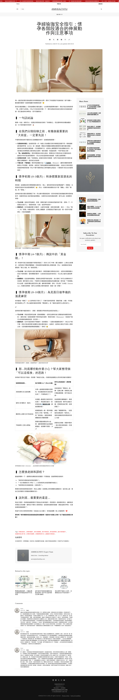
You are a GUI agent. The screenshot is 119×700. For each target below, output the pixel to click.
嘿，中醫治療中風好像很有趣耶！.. (66, 1)
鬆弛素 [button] (48, 163)
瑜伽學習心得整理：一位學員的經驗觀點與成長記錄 (94, 214)
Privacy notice (65, 696)
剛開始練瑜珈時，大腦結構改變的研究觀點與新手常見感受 (23, 592)
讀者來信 (100, 3)
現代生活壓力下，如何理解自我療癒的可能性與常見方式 (94, 128)
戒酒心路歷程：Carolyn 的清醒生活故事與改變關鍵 (94, 207)
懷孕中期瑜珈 (45, 531)
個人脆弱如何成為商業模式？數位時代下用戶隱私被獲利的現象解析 (94, 149)
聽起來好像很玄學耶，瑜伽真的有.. (33, 1)
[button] (17, 9)
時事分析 (59, 3)
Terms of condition (75, 696)
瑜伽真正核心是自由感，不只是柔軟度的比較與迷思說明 (94, 221)
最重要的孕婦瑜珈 (50, 534)
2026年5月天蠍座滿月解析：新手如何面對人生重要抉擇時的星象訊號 (94, 106)
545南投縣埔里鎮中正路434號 (59, 691)
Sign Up (90, 248)
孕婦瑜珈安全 (21, 531)
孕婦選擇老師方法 (39, 534)
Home (18, 3)
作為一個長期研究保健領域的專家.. (17, 1)
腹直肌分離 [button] (46, 404)
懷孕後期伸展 (53, 531)
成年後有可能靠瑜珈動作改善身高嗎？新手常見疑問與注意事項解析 (43, 592)
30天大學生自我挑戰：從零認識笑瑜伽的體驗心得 (94, 113)
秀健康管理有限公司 (59, 684)
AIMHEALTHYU (59, 9)
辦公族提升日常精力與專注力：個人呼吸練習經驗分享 (94, 120)
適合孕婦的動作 (62, 531)
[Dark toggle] (101, 9)
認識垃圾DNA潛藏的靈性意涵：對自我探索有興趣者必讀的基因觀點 (94, 142)
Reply (27, 610)
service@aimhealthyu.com (59, 690)
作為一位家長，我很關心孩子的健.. (99, 1)
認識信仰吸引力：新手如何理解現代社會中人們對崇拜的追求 (94, 135)
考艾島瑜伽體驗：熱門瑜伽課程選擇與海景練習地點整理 (94, 156)
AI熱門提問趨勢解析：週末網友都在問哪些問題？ (94, 200)
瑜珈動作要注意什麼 (20, 534)
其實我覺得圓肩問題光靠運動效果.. (82, 1)
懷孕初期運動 (37, 531)
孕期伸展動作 (29, 531)
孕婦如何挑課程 (30, 534)
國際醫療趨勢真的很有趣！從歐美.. (49, 1)
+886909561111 (59, 686)
